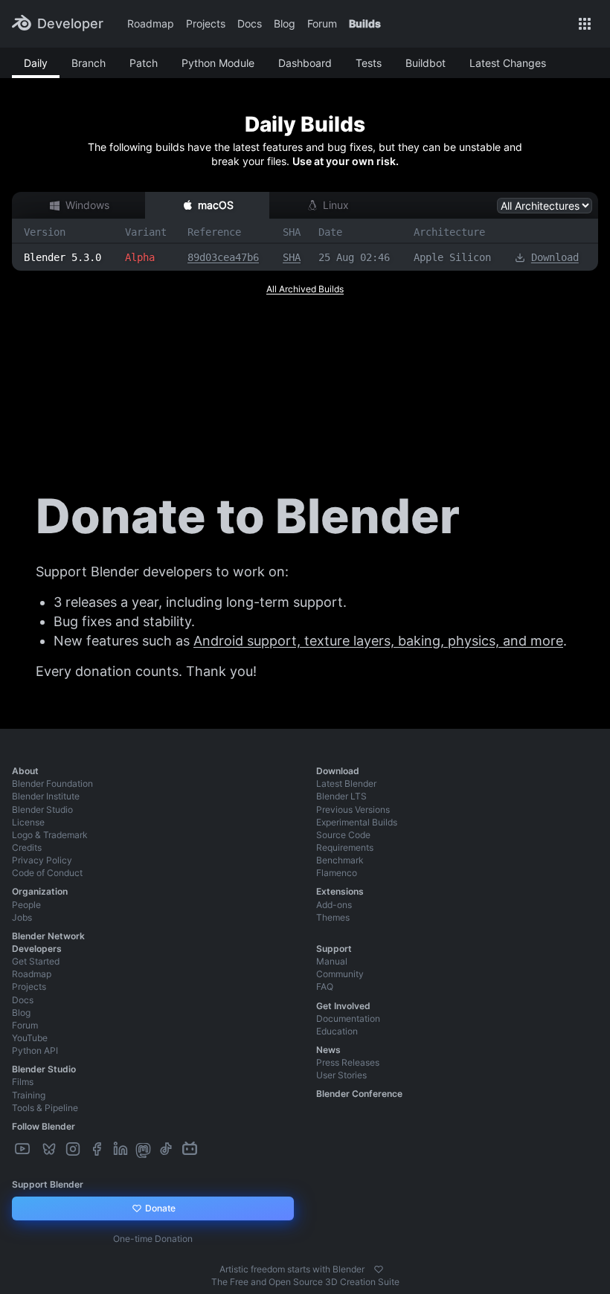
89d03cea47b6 (223, 257)
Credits (27, 847)
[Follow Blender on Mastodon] (144, 1149)
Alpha (140, 257)
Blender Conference (359, 1093)
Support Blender (47, 1184)
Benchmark (340, 860)
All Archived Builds (305, 288)
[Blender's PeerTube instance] (37, 1149)
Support (334, 948)
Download (555, 257)
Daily (36, 63)
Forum (322, 23)
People (26, 904)
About (25, 770)
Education (337, 1031)
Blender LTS (341, 796)
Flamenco (336, 872)
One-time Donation (153, 1238)
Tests (369, 63)
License (28, 822)
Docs (249, 23)
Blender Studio (42, 809)
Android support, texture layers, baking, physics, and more (378, 640)
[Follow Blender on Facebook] (98, 1149)
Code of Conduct (47, 872)
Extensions (340, 891)
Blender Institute (46, 796)
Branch (88, 63)
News (328, 1049)
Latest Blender (346, 783)
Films (22, 1081)
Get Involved (343, 1005)
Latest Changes (507, 63)
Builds (365, 23)
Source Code (343, 834)
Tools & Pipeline (45, 1107)
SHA (292, 257)
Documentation (348, 1018)
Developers (37, 948)
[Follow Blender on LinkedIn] (122, 1149)
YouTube (30, 1037)
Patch (143, 63)
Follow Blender (43, 1126)
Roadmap (150, 23)
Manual (331, 961)
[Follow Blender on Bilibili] (191, 1149)
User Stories (341, 1075)
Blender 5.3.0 (62, 257)
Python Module (218, 63)
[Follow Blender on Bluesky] (50, 1149)
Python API (35, 1050)
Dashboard (305, 63)
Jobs (22, 917)
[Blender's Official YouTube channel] (24, 1149)
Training (28, 1095)
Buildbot (425, 63)
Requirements (344, 847)
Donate (159, 1208)
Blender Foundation (52, 783)
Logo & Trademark (50, 834)
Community (340, 973)
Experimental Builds (356, 822)
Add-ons (334, 904)
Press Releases (347, 1062)
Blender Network (48, 935)
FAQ (324, 986)
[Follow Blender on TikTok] (167, 1149)
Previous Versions (353, 809)
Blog (284, 23)
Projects (205, 23)
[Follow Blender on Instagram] (74, 1149)
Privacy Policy (42, 860)
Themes (333, 917)
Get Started (36, 961)
